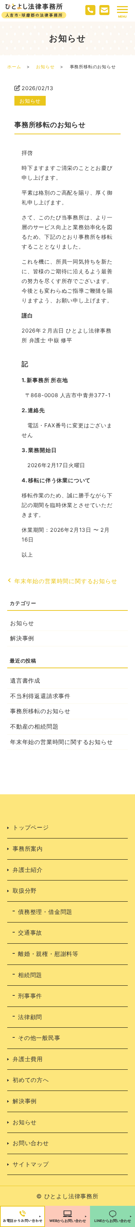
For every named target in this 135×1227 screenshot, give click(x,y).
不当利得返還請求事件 (40, 696)
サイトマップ (31, 1164)
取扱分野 (25, 890)
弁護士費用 (28, 1059)
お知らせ (45, 66)
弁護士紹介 (28, 869)
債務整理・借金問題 (45, 911)
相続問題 (30, 975)
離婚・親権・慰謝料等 (48, 953)
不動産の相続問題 (34, 726)
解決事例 (22, 638)
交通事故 (30, 932)
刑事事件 (30, 995)
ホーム (14, 66)
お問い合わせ (31, 1143)
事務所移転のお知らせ (40, 711)
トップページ (31, 827)
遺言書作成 (25, 680)
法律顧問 (30, 1017)
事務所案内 (28, 848)
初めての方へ (31, 1079)
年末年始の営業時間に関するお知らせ (65, 581)
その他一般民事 (39, 1037)
